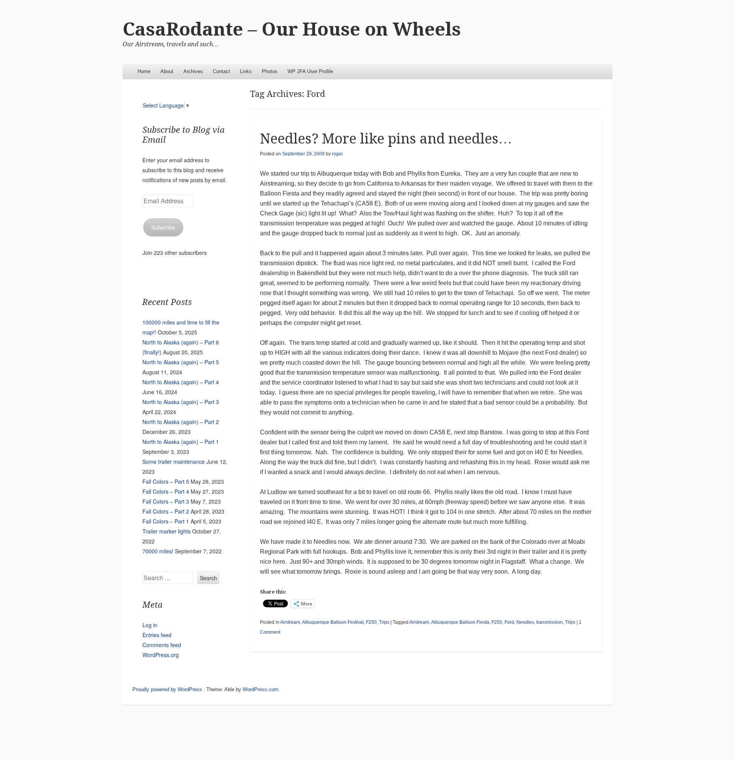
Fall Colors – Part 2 (165, 511)
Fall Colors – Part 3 (165, 501)
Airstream (290, 622)
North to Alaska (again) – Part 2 (180, 422)
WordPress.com (260, 689)
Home (143, 71)
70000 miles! (157, 551)
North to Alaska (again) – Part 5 (180, 362)
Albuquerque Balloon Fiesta (460, 622)
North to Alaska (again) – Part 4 (180, 382)
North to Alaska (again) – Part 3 (180, 402)
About (166, 71)
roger (337, 154)
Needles (525, 622)
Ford (509, 622)
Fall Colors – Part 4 (165, 491)
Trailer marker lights (166, 531)
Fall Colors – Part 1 (165, 521)
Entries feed (157, 635)
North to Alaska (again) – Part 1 (180, 441)
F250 (371, 622)
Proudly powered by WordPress (167, 689)
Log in (149, 625)
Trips (384, 622)
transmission (549, 622)
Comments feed (161, 645)
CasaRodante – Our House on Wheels (291, 29)
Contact (221, 71)
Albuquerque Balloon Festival (333, 622)
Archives (193, 71)
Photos (270, 71)
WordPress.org (160, 655)
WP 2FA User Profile (310, 71)
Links (246, 71)
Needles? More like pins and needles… (386, 138)
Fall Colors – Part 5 (165, 481)
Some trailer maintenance (173, 461)
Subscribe (163, 227)
